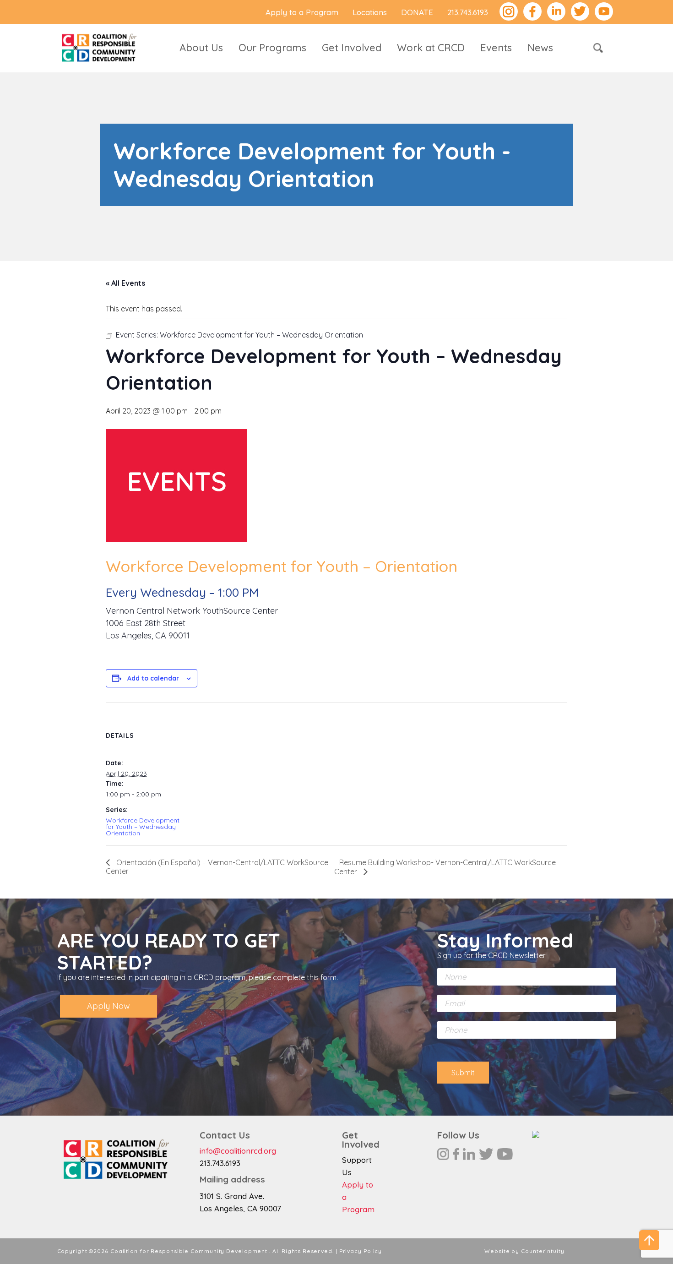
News (540, 47)
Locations (370, 12)
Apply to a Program (302, 12)
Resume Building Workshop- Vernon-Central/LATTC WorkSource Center (445, 867)
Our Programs (272, 47)
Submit (463, 1072)
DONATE (417, 12)
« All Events (125, 283)
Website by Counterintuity (524, 1251)
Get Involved (351, 47)
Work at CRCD (431, 47)
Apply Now (108, 1006)
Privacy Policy (360, 1251)
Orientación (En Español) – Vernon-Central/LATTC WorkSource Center (217, 867)
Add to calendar (153, 678)
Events (496, 47)
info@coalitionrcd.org (238, 1150)
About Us (201, 47)
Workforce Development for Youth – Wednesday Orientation (142, 826)
